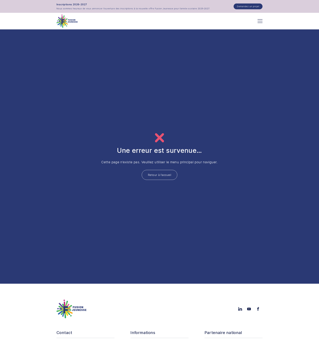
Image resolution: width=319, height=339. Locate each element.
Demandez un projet (248, 6)
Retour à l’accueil (159, 175)
